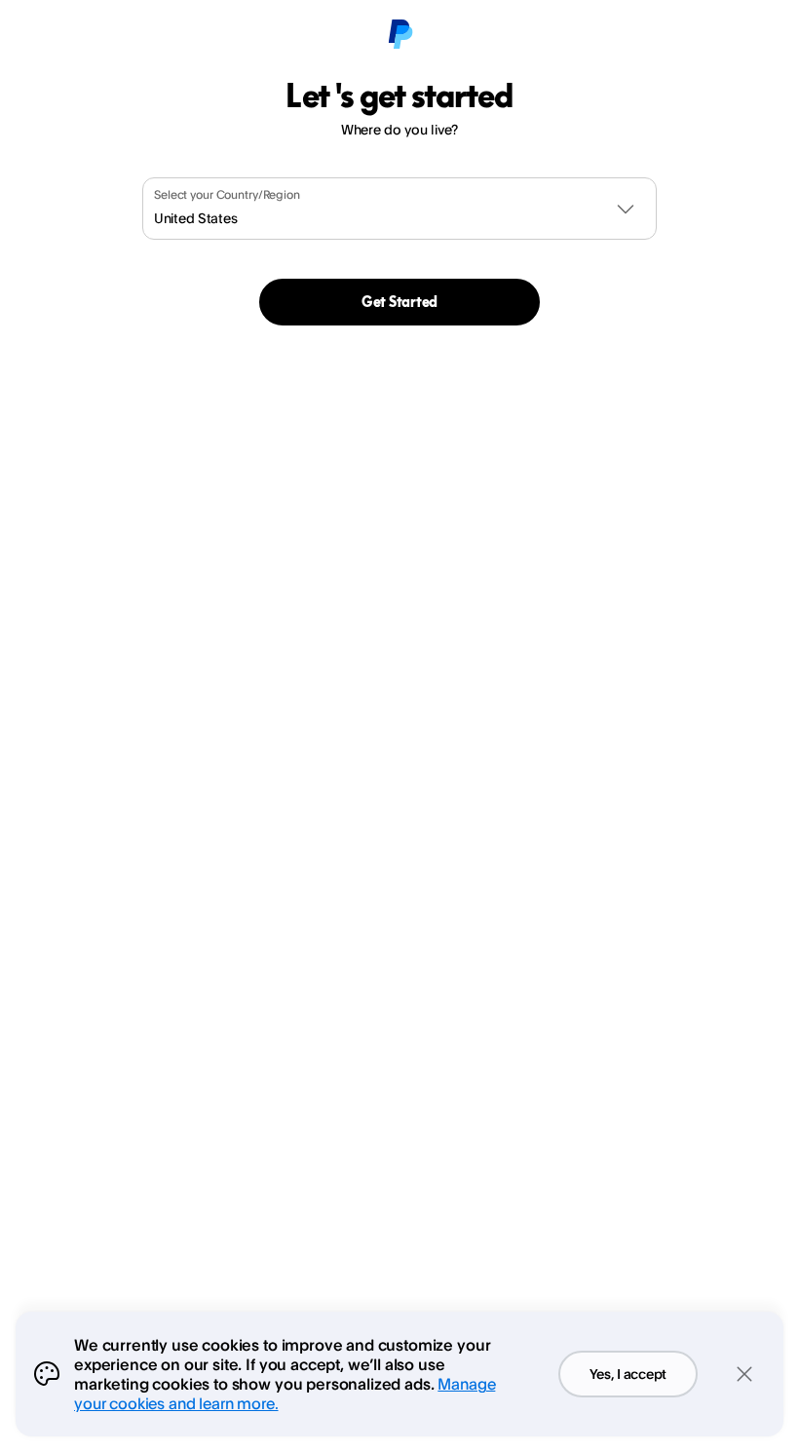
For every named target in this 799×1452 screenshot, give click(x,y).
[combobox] (399, 208)
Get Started (399, 301)
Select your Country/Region (227, 194)
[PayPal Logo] (399, 35)
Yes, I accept (628, 1373)
